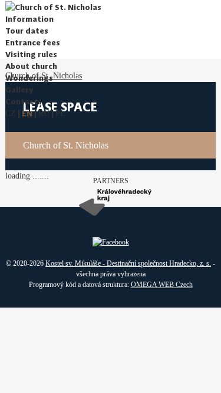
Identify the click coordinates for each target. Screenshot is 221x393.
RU (44, 113)
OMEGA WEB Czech (162, 284)
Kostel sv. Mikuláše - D (78, 263)
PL (60, 113)
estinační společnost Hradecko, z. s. (161, 263)
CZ (10, 113)
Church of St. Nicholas (65, 145)
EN (27, 113)
